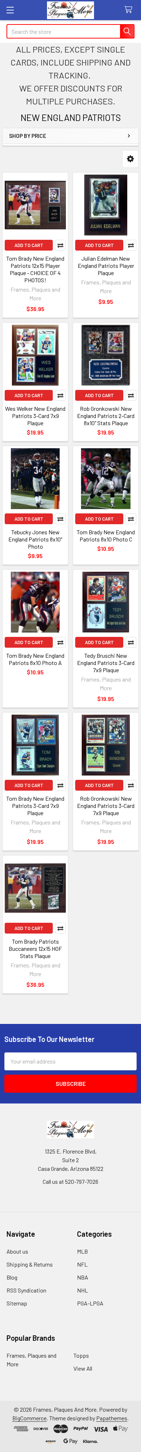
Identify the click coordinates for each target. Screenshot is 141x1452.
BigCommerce (29, 1418)
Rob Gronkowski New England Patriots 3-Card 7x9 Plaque (105, 805)
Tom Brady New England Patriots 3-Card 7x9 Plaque (35, 805)
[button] (130, 159)
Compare (60, 245)
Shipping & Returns (30, 1264)
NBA (82, 1277)
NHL (82, 1290)
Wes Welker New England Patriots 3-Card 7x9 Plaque (35, 415)
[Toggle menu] (10, 10)
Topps (81, 1355)
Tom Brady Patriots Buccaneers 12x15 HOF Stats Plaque (35, 948)
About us (17, 1251)
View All (82, 1368)
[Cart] (130, 10)
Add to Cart (28, 245)
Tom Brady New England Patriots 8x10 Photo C (106, 536)
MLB (82, 1251)
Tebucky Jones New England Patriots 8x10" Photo (35, 539)
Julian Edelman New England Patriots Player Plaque (106, 265)
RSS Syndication (26, 1290)
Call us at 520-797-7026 (70, 1181)
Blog (12, 1277)
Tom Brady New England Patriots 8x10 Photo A (35, 659)
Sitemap (17, 1303)
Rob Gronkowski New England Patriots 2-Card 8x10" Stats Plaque (105, 415)
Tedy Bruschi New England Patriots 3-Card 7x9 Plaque (105, 662)
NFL (82, 1264)
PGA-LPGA (90, 1303)
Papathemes (111, 1418)
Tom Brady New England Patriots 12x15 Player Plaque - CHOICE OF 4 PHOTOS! (35, 269)
